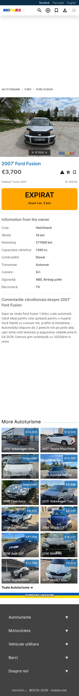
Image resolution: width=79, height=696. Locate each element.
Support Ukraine (39, 595)
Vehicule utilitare (24, 644)
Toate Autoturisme (15, 587)
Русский (58, 2)
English (71, 2)
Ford (28, 89)
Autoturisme (11, 89)
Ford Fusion (44, 89)
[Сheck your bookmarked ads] (56, 10)
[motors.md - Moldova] (19, 690)
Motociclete (20, 630)
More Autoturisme (21, 421)
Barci (13, 657)
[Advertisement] (39, 53)
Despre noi (18, 671)
